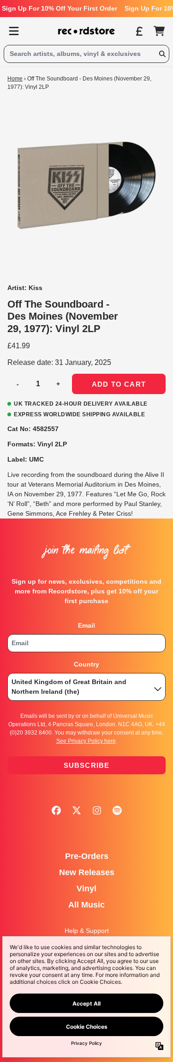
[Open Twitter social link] (76, 810)
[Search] (162, 54)
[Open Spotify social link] (117, 810)
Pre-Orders (86, 856)
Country (86, 664)
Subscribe (87, 765)
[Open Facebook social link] (56, 810)
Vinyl (86, 888)
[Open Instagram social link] (97, 810)
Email (86, 625)
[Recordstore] (87, 31)
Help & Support (87, 930)
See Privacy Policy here (86, 741)
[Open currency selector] (139, 31)
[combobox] (86, 54)
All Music (86, 904)
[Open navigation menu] (14, 31)
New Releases (86, 872)
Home (15, 78)
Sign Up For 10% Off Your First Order (59, 8)
